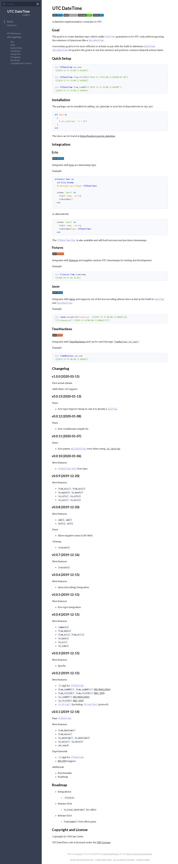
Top (12, 41)
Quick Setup (16, 47)
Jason (72, 299)
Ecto (71, 165)
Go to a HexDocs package (124, 860)
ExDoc (79, 854)
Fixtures (73, 260)
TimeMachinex (77, 341)
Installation (15, 51)
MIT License (103, 842)
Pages (10, 21)
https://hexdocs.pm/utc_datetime (97, 136)
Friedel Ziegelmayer (110, 854)
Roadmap (15, 60)
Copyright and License (20, 63)
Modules (11, 25)
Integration (15, 54)
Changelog (15, 57)
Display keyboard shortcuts (82, 860)
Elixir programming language (139, 854)
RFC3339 (62, 761)
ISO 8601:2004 (102, 689)
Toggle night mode (103, 860)
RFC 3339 (99, 693)
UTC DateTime (18, 11)
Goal (12, 44)
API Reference (14, 33)
